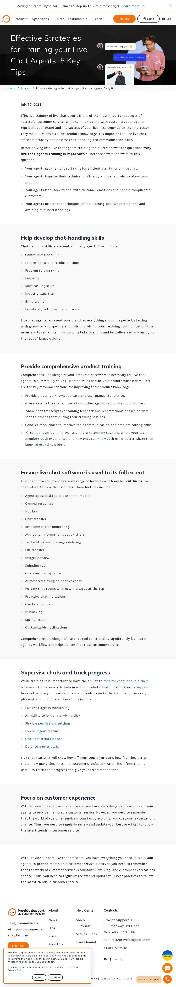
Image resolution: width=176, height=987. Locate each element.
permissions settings (54, 723)
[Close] (170, 5)
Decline (55, 977)
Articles (25, 88)
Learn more (131, 6)
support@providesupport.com (127, 940)
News (53, 920)
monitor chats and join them (126, 681)
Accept (39, 977)
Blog (52, 928)
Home (11, 88)
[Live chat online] (167, 968)
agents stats (49, 746)
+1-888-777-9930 (115, 948)
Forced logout (36, 731)
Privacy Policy (16, 970)
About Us (56, 944)
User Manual (86, 942)
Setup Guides (86, 934)
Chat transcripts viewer (43, 739)
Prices (59, 19)
